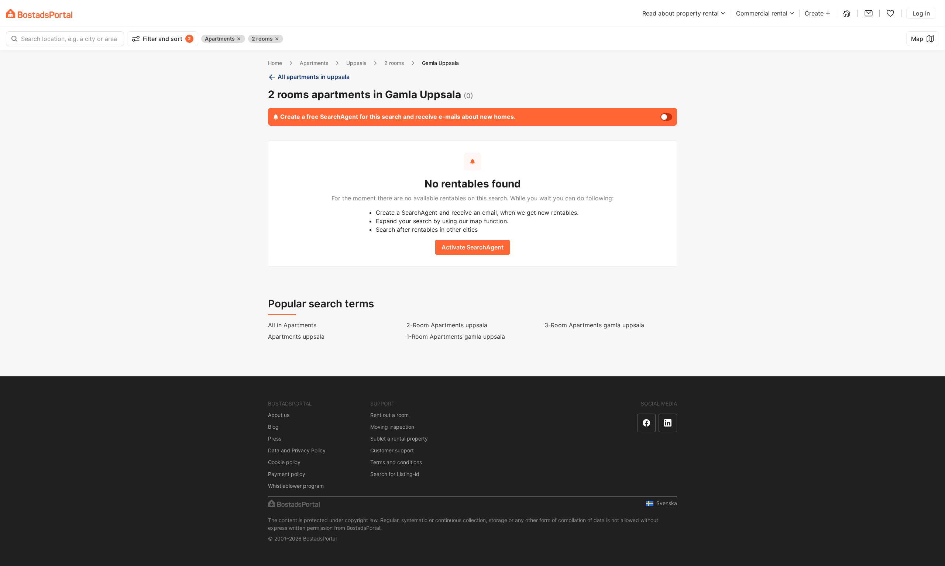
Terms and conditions (396, 462)
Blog (273, 427)
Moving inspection (392, 427)
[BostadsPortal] (39, 13)
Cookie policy (284, 462)
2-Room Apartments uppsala (446, 325)
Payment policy (286, 474)
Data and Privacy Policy (297, 450)
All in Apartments (292, 325)
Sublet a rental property (399, 438)
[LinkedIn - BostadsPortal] (668, 423)
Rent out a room (389, 415)
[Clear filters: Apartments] (238, 38)
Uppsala (356, 63)
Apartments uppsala (296, 336)
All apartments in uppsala (314, 76)
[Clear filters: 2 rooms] (276, 38)
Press (274, 438)
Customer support (392, 450)
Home (275, 63)
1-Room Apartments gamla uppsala (455, 336)
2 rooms (394, 63)
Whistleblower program (296, 486)
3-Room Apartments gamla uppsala (594, 325)
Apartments (314, 63)
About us (278, 415)
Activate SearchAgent (472, 247)
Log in (921, 13)
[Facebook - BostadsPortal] (646, 423)
